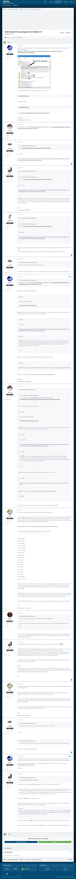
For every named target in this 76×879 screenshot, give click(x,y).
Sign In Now (55, 841)
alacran (8, 37)
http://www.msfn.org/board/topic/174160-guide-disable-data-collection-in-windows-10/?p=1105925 (40, 399)
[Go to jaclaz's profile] (9, 169)
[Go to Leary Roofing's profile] (23, 869)
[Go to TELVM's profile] (9, 144)
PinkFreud (10, 130)
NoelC (10, 516)
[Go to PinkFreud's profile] (9, 126)
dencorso (10, 618)
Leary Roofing (26, 868)
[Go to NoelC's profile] (9, 512)
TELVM (9, 148)
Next (9, 42)
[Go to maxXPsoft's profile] (9, 216)
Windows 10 (20, 37)
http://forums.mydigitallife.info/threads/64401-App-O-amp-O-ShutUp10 (35, 113)
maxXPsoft (10, 220)
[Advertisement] (38, 19)
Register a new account (21, 841)
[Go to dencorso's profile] (9, 614)
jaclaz (10, 173)
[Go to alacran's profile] (5, 37)
